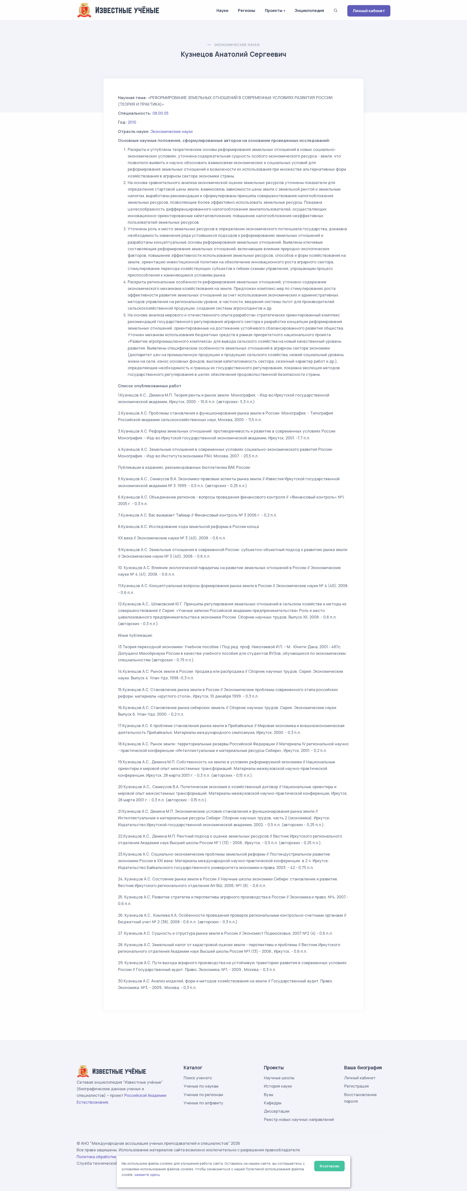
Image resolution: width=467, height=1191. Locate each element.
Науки (222, 10)
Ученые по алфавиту (203, 1103)
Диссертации (276, 1111)
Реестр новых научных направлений (299, 1119)
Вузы (268, 1094)
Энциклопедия (309, 10)
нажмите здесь (147, 1175)
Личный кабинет (369, 10)
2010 (132, 122)
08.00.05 (161, 113)
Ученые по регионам (203, 1094)
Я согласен (329, 1166)
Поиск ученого (198, 1077)
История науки (278, 1086)
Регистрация (356, 1086)
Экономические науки (237, 44)
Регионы (246, 10)
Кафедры (272, 1103)
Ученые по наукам (201, 1086)
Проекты (273, 10)
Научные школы (279, 1077)
